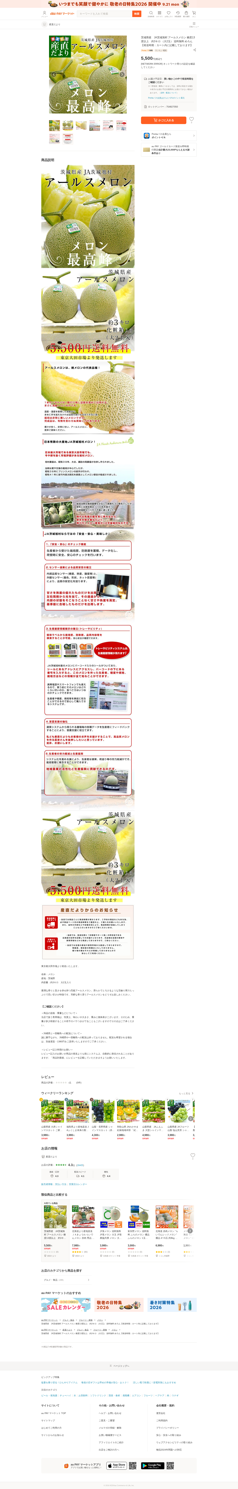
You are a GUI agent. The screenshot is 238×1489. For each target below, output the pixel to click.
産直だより (67, 1330)
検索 (136, 13)
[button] (195, 50)
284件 (80, 1165)
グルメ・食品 (68, 1320)
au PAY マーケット (49, 1320)
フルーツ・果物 (85, 1320)
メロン (100, 1320)
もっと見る (184, 1093)
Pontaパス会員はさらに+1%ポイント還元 (166, 98)
